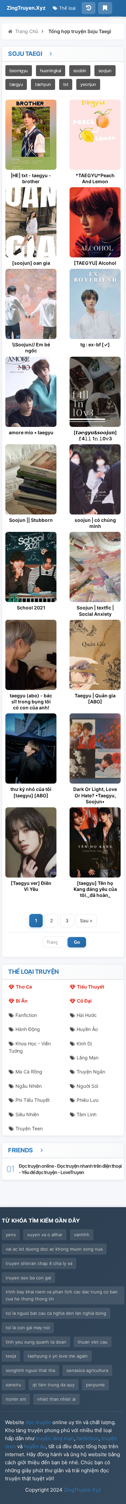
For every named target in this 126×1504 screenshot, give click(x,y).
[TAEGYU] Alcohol (95, 263)
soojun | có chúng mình (95, 523)
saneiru (13, 1384)
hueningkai (50, 70)
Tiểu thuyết (90, 987)
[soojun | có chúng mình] (95, 479)
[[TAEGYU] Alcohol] (95, 222)
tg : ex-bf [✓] (95, 344)
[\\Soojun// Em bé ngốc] (30, 304)
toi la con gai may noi (28, 1327)
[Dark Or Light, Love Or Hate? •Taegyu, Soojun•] (95, 748)
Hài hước (87, 1015)
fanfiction (88, 1438)
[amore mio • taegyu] (30, 392)
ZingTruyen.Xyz (26, 8)
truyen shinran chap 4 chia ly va (39, 1263)
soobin (79, 70)
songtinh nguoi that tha (30, 1370)
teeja (11, 1356)
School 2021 (31, 607)
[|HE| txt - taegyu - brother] (30, 135)
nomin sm (16, 1399)
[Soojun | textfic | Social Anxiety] (95, 567)
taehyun (43, 84)
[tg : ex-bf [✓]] (95, 304)
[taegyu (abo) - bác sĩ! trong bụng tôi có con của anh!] (30, 655)
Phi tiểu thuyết (32, 1100)
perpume (95, 1384)
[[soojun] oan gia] (30, 222)
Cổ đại (84, 1001)
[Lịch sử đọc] (88, 8)
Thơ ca (24, 987)
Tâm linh (86, 1114)
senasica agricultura (87, 1370)
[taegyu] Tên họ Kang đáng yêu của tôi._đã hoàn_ (95, 889)
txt (66, 84)
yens (11, 1234)
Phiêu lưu (87, 1100)
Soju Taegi (25, 53)
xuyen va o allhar (44, 1234)
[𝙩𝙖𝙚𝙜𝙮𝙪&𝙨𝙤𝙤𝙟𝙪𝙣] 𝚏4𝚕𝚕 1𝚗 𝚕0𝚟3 (95, 435)
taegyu (16, 84)
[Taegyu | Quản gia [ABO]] (95, 655)
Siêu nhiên (27, 1114)
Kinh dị (84, 1043)
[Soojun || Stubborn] (30, 479)
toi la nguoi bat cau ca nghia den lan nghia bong (56, 1313)
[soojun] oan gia (31, 263)
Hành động (27, 1029)
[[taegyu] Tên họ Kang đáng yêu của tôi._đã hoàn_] (95, 842)
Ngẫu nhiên (28, 1086)
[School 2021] (30, 567)
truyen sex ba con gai (28, 1277)
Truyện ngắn (91, 1071)
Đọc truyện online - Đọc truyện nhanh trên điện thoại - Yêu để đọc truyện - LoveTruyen (70, 1169)
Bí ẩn (22, 1001)
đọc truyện (38, 1422)
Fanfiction (26, 1015)
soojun (105, 70)
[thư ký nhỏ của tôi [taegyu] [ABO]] (30, 748)
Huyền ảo (87, 1029)
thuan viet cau (93, 1342)
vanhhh (81, 1234)
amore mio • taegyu (31, 432)
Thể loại (67, 8)
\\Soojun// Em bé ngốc (31, 347)
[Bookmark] (105, 8)
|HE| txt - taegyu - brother (31, 178)
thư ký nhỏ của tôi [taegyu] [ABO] (30, 792)
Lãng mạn (87, 1057)
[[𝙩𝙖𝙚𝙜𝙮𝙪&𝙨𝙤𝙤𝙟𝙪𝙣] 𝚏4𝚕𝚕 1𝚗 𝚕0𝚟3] (95, 392)
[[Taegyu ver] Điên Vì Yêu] (30, 842)
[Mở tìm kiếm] (116, 22)
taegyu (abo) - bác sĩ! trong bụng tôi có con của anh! (31, 701)
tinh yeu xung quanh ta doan (36, 1342)
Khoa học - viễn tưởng (30, 1047)
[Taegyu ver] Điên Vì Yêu (31, 886)
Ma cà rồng (28, 1071)
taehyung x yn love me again (58, 1356)
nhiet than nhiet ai (56, 1399)
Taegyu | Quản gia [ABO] (95, 698)
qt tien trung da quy (54, 1384)
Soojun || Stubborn (31, 520)
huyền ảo (35, 1446)
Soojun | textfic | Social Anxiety (95, 610)
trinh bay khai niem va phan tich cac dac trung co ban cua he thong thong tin (62, 1295)
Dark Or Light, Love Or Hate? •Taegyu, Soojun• (95, 795)
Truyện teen (29, 1128)
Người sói (87, 1086)
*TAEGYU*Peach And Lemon (95, 178)
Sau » (86, 920)
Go (77, 942)
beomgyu (18, 70)
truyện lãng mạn (55, 1438)
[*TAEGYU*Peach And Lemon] (95, 135)
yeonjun (88, 84)
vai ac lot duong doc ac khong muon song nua (54, 1249)
